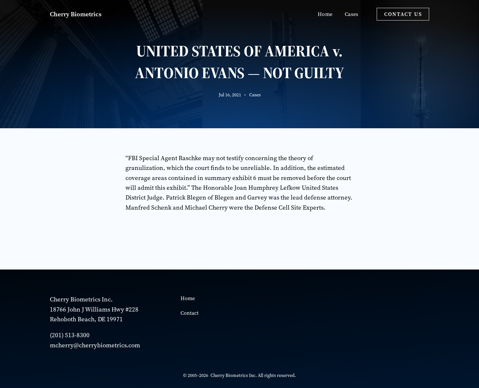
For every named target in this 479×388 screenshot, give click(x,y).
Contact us (403, 14)
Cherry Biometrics (75, 14)
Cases (255, 94)
